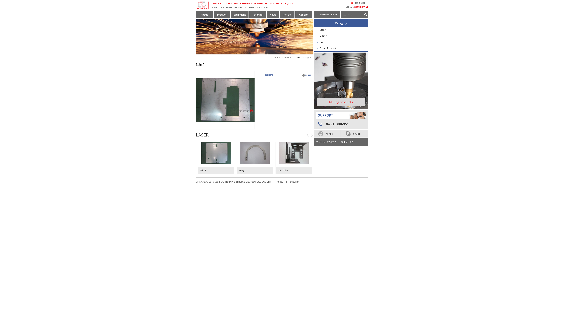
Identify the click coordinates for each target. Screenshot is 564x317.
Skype (357, 133)
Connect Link (327, 14)
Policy (280, 181)
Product (288, 57)
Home (277, 57)
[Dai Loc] (202, 5)
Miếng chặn (284, 170)
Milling (323, 36)
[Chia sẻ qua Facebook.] (269, 74)
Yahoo (329, 133)
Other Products (328, 48)
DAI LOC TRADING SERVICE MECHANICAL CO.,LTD (253, 3)
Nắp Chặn (244, 170)
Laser (298, 57)
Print (308, 75)
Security (294, 181)
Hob (321, 42)
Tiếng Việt (359, 2)
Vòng (202, 170)
